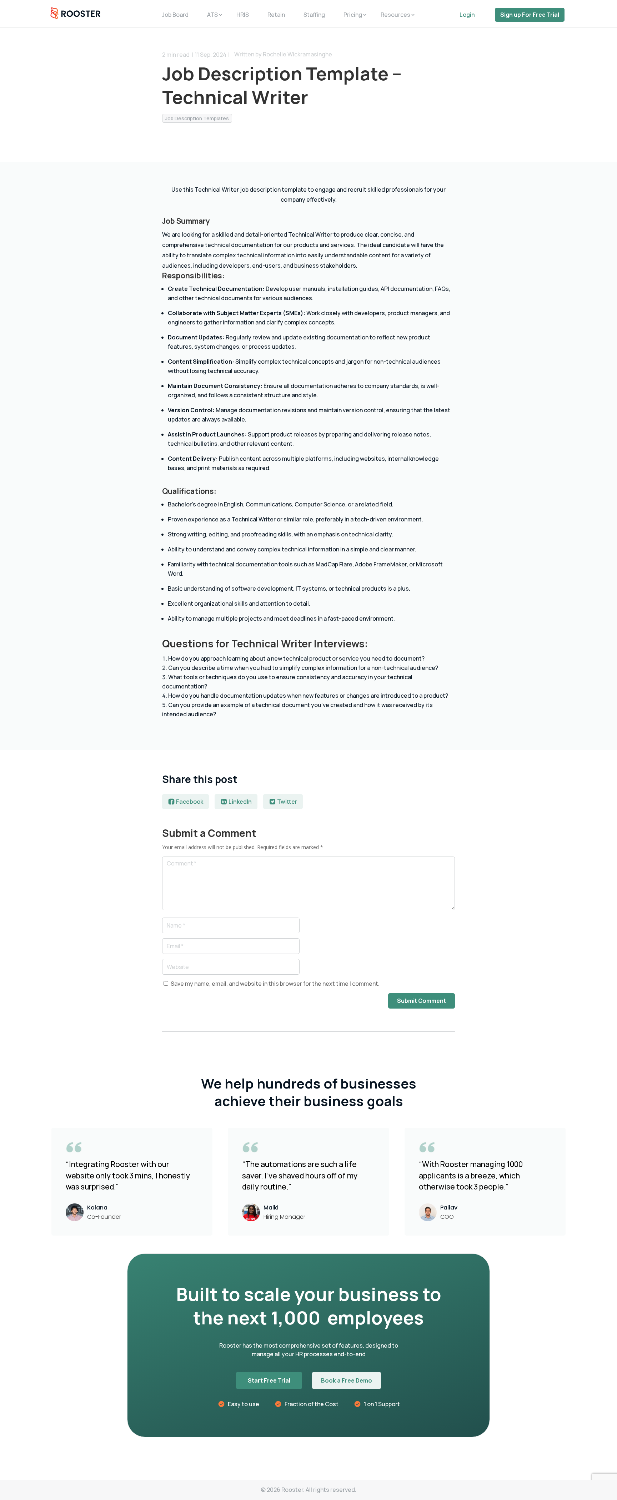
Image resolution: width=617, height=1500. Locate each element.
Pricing (352, 15)
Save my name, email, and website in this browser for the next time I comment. (275, 984)
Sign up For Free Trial (529, 15)
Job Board (175, 15)
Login (467, 15)
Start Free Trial (269, 1380)
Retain (276, 15)
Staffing (314, 15)
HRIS (242, 15)
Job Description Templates (197, 118)
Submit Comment (421, 1001)
